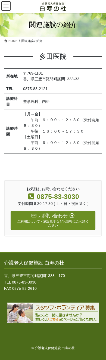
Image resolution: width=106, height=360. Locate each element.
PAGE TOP (98, 344)
